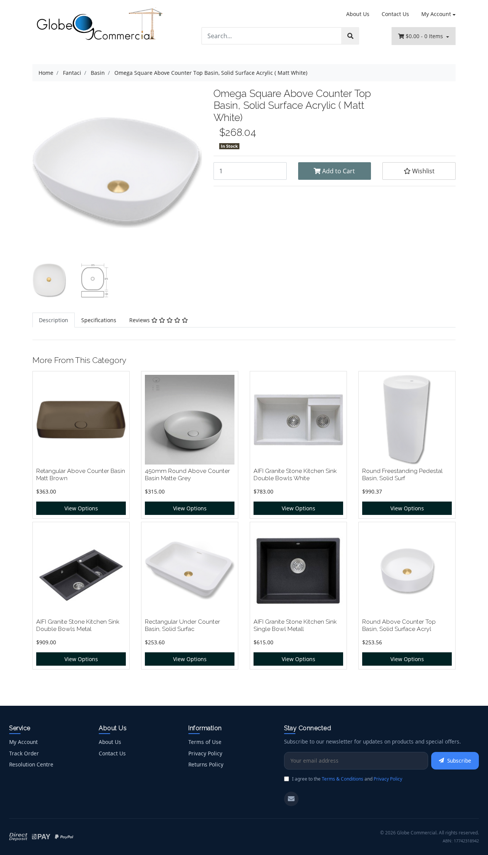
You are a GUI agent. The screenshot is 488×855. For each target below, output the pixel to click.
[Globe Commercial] (99, 25)
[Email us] (291, 799)
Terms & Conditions (342, 779)
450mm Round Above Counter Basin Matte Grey (187, 474)
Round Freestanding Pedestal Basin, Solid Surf (402, 474)
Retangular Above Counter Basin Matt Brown (80, 474)
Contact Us (395, 14)
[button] (419, 171)
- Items (425, 36)
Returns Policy (205, 764)
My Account (436, 14)
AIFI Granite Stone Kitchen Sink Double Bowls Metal (77, 625)
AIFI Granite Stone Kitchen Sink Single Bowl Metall (295, 625)
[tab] (53, 320)
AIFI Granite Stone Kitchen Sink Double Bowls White (295, 474)
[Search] (350, 36)
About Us (357, 14)
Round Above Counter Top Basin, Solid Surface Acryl (399, 625)
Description (53, 320)
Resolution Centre (31, 764)
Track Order (24, 753)
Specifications (98, 320)
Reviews (140, 320)
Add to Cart (338, 171)
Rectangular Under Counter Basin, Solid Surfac (182, 625)
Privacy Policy (205, 753)
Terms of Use (205, 741)
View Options (81, 508)
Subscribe (459, 760)
